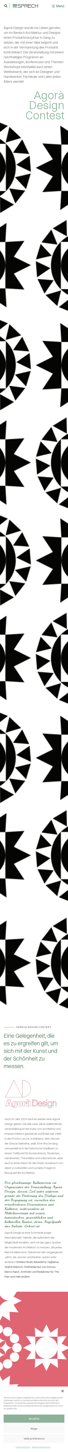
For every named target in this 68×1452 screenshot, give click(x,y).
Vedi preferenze (34, 1438)
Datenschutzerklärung (41, 1447)
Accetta (34, 1418)
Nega (34, 1428)
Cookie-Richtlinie (23, 1447)
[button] (62, 1391)
